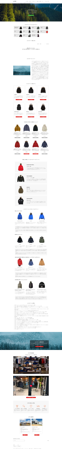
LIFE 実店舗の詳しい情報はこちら (31, 397)
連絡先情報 (40, 448)
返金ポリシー (23, 448)
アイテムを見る (18, 99)
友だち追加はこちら (31, 15)
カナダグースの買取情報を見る (39, 346)
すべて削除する (37, 49)
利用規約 (29, 448)
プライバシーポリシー (26, 448)
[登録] (24, 440)
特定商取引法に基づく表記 (36, 448)
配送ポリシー (32, 448)
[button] (43, 1)
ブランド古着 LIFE (16, 448)
